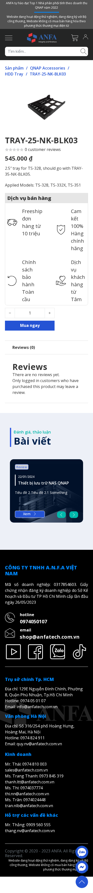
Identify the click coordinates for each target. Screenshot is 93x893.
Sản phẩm (14, 68)
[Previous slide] (61, 514)
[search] (83, 51)
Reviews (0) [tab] (23, 347)
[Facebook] (35, 652)
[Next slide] (73, 514)
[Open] (8, 38)
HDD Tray (14, 74)
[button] (81, 89)
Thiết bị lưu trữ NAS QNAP (43, 483)
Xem (27, 513)
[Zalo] (57, 652)
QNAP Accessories (47, 68)
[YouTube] (13, 652)
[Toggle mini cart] (74, 37)
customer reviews (43, 149)
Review (21, 467)
